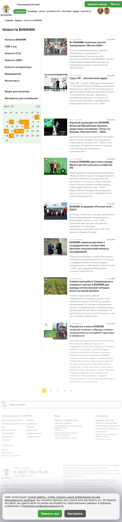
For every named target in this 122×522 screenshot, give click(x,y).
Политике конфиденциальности (42, 506)
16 (37, 126)
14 (27, 126)
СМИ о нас (11, 46)
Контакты (86, 11)
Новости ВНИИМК (15, 39)
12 (17, 126)
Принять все (50, 513)
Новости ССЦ (13, 53)
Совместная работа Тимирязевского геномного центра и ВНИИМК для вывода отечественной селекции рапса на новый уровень (91, 286)
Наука (42, 11)
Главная (9, 20)
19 (17, 131)
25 (12, 135)
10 (7, 126)
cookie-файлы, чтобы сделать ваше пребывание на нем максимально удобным (52, 498)
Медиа (76, 11)
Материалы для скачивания (21, 98)
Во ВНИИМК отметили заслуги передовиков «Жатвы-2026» (87, 44)
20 (22, 131)
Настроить (75, 513)
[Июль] (37, 106)
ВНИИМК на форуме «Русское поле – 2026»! (91, 208)
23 (37, 131)
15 (32, 126)
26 (17, 135)
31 (7, 140)
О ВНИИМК (32, 11)
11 (12, 126)
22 (32, 131)
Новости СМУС (14, 60)
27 (22, 135)
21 (27, 131)
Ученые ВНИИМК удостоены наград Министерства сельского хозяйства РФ (90, 165)
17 (7, 131)
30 (37, 135)
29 (32, 135)
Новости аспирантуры (18, 67)
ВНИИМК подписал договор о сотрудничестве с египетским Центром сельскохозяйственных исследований (89, 247)
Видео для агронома (17, 91)
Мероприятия (13, 74)
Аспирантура (53, 11)
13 (22, 126)
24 (7, 135)
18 (12, 131)
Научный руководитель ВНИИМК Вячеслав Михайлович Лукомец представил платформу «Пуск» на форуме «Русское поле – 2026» (89, 127)
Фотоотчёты (12, 81)
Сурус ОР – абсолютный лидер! (88, 78)
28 (27, 135)
